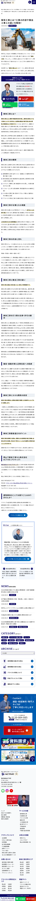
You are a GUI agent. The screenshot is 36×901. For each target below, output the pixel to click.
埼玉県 (21, 875)
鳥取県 (28, 868)
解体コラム (23, 838)
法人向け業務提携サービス (9, 855)
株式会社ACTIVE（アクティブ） (9, 464)
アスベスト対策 (24, 818)
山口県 (28, 870)
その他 (4, 640)
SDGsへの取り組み (7, 840)
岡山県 (21, 862)
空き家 (4, 643)
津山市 (21, 866)
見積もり (22, 643)
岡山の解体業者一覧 (25, 842)
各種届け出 (20, 640)
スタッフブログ (23, 840)
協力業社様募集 (6, 844)
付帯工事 (11, 640)
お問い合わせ (6, 859)
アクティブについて (7, 835)
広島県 (28, 866)
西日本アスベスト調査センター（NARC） (25, 887)
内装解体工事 (23, 816)
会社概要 (4, 838)
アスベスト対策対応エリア (8, 880)
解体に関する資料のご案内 (9, 853)
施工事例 (4, 815)
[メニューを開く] (34, 2)
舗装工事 (4, 637)
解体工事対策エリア (26, 859)
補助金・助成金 (13, 643)
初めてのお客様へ (6, 813)
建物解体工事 (29, 640)
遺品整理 (22, 828)
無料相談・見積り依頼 (7, 862)
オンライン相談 (5, 868)
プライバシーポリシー (7, 873)
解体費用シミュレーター (8, 864)
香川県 (21, 873)
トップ (3, 811)
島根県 (21, 870)
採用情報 (4, 842)
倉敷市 (28, 862)
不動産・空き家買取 (25, 830)
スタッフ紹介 (5, 850)
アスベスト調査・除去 (25, 884)
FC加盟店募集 (5, 846)
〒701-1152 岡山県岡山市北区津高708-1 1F (10, 781)
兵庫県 (28, 873)
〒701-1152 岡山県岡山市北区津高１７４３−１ (19, 483)
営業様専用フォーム (7, 870)
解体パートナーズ (24, 882)
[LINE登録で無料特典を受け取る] (18, 743)
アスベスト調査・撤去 (16, 637)
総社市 (21, 864)
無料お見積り (5, 819)
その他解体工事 (24, 822)
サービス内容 (23, 811)
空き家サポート (24, 824)
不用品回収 (23, 826)
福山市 (21, 868)
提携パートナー (6, 848)
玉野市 (28, 864)
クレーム (26, 637)
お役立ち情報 (23, 835)
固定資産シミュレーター (8, 866)
